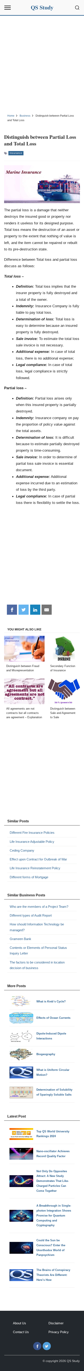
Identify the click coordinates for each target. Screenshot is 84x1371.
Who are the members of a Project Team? (39, 906)
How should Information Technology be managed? (37, 927)
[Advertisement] (42, 64)
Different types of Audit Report (31, 915)
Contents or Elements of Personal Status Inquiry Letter (38, 950)
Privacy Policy (58, 1332)
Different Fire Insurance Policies (32, 832)
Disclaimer (56, 1323)
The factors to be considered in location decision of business (37, 965)
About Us (19, 1323)
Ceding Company (22, 850)
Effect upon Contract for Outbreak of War (38, 859)
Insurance (16, 153)
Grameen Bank (20, 939)
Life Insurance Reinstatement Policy (35, 868)
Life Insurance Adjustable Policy (32, 841)
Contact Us (21, 1332)
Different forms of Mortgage (29, 877)
